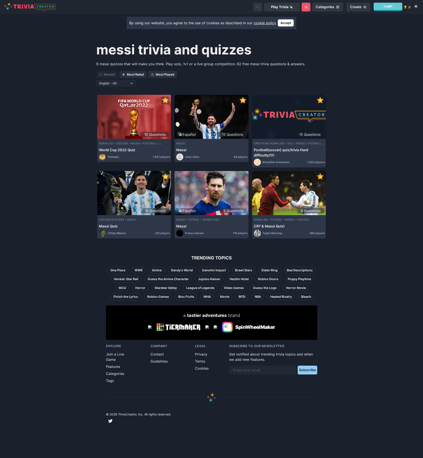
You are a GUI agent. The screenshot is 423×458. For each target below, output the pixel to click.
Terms (200, 361)
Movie (224, 296)
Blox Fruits (186, 296)
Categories (115, 373)
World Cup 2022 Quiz (117, 150)
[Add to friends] (257, 7)
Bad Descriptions (300, 270)
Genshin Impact (214, 270)
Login (388, 6)
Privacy (201, 354)
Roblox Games (158, 296)
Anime (157, 270)
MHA (207, 296)
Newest (109, 74)
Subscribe (307, 370)
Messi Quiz (108, 226)
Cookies (202, 368)
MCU (122, 288)
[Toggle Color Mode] (415, 6)
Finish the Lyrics (125, 296)
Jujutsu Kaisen (209, 279)
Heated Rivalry (281, 296)
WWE (139, 270)
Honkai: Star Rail (126, 279)
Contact (157, 354)
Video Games (234, 288)
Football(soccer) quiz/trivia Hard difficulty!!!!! (281, 152)
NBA (258, 296)
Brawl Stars (243, 270)
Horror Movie (296, 288)
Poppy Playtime (299, 279)
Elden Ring (270, 270)
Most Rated (135, 74)
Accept (285, 23)
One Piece (117, 270)
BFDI (242, 296)
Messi (181, 150)
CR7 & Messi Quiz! (269, 226)
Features (113, 366)
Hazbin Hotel (239, 279)
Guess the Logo (265, 288)
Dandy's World (182, 270)
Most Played (165, 74)
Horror (140, 288)
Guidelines (159, 361)
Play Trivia (279, 7)
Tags (110, 380)
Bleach (306, 296)
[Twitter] (110, 421)
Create (355, 7)
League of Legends (200, 288)
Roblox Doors (268, 279)
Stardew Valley (166, 288)
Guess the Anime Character (168, 279)
